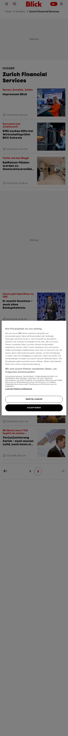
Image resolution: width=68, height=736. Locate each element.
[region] (34, 368)
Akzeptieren (34, 408)
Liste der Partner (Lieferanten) (18, 389)
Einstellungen (34, 399)
